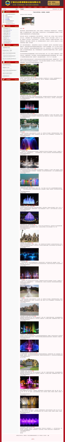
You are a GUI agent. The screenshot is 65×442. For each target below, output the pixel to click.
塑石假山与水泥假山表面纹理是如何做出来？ (10, 70)
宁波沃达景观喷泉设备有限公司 (25, 80)
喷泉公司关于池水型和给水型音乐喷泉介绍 (9, 58)
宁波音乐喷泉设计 (6, 34)
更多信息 (21, 432)
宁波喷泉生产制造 (6, 39)
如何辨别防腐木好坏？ (6, 75)
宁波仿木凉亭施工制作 (6, 30)
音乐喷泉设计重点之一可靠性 (7, 50)
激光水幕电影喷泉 (6, 36)
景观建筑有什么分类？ (6, 67)
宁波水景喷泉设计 (6, 28)
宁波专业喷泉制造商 (6, 42)
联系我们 (46, 7)
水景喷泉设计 (5, 37)
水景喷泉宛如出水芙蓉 (6, 47)
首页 (18, 7)
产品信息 (24, 7)
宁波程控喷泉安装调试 (6, 41)
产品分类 (29, 7)
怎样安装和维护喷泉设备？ (7, 64)
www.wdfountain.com (9, 22)
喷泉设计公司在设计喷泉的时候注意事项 (9, 53)
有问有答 (40, 7)
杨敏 (48, 435)
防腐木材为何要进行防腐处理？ (8, 73)
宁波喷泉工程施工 (6, 33)
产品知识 (35, 7)
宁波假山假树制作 (6, 31)
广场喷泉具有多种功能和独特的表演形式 (9, 55)
